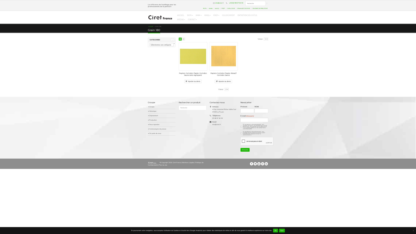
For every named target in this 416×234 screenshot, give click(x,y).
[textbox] (162, 44)
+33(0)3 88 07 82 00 (236, 3)
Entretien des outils (247, 15)
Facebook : (251, 163)
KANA (211, 8)
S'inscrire (245, 150)
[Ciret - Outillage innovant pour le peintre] (160, 17)
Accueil (180, 15)
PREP (223, 8)
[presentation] (256, 141)
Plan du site (163, 165)
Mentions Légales (188, 162)
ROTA (205, 8)
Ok (276, 230)
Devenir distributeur (260, 8)
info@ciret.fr (219, 3)
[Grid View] (180, 39)
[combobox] (162, 44)
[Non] (413, 230)
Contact (191, 19)
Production (153, 120)
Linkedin (266, 163)
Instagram (262, 163)
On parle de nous (155, 133)
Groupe (151, 107)
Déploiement (153, 115)
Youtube (259, 163)
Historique (152, 111)
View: (260, 39)
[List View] (183, 39)
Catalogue (231, 8)
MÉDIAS (180, 19)
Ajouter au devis (194, 81)
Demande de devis (243, 8)
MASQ (217, 8)
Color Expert (228, 15)
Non (281, 230)
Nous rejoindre (154, 124)
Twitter (255, 163)
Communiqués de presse (157, 129)
